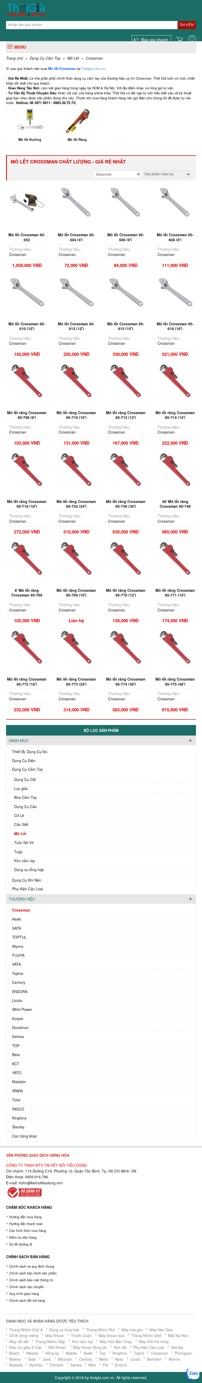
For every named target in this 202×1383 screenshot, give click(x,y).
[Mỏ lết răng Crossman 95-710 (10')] (76, 379)
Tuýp (18, 851)
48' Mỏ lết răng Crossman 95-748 (175, 504)
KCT (15, 1063)
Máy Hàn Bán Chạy (116, 1341)
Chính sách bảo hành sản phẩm (33, 1273)
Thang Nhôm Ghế (146, 1335)
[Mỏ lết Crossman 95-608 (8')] (175, 202)
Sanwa (76, 1364)
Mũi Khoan (57, 1347)
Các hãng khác (24, 1136)
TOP (15, 1045)
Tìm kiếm (186, 25)
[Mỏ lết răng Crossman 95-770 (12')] (126, 557)
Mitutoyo (65, 1359)
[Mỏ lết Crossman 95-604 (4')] (76, 202)
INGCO (18, 1109)
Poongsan (183, 1353)
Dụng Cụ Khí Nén (26, 880)
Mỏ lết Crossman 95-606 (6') (125, 237)
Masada (16, 1364)
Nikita (103, 1359)
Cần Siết (21, 824)
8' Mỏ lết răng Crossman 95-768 (26, 593)
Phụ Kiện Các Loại (27, 888)
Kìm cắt (120, 1347)
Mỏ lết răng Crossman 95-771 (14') (175, 593)
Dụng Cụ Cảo (25, 806)
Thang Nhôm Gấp (50, 1341)
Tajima (17, 973)
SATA (16, 928)
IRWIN (17, 1090)
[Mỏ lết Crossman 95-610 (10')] (27, 291)
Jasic (47, 1359)
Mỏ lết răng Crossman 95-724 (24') (76, 504)
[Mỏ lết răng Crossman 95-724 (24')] (76, 468)
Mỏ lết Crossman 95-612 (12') (76, 326)
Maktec (15, 1359)
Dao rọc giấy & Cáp (25, 1347)
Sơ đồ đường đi (20, 1244)
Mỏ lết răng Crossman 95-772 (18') (27, 681)
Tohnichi (56, 1364)
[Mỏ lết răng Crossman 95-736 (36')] (126, 468)
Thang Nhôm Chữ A (26, 1329)
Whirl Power (22, 1009)
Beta (16, 1054)
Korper (17, 1018)
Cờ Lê (19, 815)
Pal (105, 1364)
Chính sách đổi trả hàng (27, 1300)
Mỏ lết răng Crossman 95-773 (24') (76, 681)
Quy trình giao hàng (24, 1293)
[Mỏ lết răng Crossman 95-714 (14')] (175, 379)
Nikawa (32, 1353)
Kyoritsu (36, 1364)
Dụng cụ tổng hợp (29, 869)
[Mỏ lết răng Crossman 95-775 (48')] (175, 646)
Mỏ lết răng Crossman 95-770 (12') (125, 593)
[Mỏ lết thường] (30, 120)
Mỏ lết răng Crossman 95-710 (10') (76, 415)
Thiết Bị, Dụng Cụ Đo (29, 751)
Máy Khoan (54, 1335)
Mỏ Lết (73, 58)
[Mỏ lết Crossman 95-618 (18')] (175, 291)
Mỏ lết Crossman (62, 68)
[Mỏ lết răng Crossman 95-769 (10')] (76, 557)
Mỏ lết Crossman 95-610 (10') (26, 326)
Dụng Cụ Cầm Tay (45, 58)
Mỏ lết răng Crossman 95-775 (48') (175, 681)
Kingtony (19, 1117)
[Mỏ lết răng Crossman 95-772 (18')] (27, 646)
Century (18, 982)
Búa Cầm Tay (25, 797)
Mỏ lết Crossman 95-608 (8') (175, 237)
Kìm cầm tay (24, 860)
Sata (32, 1359)
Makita (71, 1353)
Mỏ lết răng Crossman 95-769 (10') (76, 593)
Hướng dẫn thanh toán (26, 1223)
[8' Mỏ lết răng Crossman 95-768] (27, 557)
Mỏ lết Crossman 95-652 (26, 237)
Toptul (139, 1353)
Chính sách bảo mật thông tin (31, 1280)
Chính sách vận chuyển (26, 1286)
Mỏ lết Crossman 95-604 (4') (76, 237)
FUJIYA (18, 955)
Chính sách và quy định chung (31, 1266)
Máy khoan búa (111, 1335)
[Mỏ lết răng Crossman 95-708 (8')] (27, 379)
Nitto (92, 1364)
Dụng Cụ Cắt (25, 779)
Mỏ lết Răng (77, 139)
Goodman (20, 1027)
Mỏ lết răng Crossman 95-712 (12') (125, 415)
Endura (121, 1364)
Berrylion (154, 1359)
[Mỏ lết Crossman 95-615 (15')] (126, 291)
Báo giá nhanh (154, 39)
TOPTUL (19, 937)
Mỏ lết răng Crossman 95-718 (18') (27, 504)
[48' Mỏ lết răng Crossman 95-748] (175, 468)
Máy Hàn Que (161, 1329)
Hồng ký (52, 1353)
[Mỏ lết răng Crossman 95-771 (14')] (175, 557)
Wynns (17, 946)
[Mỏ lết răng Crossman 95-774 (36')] (126, 646)
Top (102, 1353)
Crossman (94, 58)
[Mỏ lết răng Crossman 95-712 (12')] (126, 379)
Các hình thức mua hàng (27, 1230)
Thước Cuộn (81, 1335)
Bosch (14, 1353)
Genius (18, 1036)
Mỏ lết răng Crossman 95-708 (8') (27, 415)
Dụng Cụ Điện (24, 760)
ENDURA (19, 991)
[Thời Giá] (25, 8)
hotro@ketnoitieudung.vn (39, 1182)
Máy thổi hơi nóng (154, 1341)
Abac (119, 1359)
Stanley (18, 1126)
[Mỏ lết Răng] (77, 120)
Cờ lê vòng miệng (23, 1335)
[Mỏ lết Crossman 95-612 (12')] (76, 291)
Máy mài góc (132, 1329)
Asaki (16, 919)
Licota (17, 1000)
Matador (19, 1081)
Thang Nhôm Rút (100, 1329)
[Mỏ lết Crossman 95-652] (27, 202)
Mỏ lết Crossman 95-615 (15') (125, 326)
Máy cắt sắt (18, 1341)
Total (16, 1099)
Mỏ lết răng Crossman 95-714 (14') (175, 415)
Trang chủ (14, 58)
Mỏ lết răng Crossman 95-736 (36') (125, 504)
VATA (16, 964)
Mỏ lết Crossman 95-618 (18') (175, 326)
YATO (16, 1072)
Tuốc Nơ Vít (24, 842)
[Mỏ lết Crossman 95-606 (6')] (126, 202)
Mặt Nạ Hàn (178, 1335)
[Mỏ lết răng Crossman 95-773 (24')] (76, 646)
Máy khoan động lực (90, 1347)
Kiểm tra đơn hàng (23, 1237)
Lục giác (21, 788)
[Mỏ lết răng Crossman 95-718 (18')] (27, 468)
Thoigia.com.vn (93, 68)
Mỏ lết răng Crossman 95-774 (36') (125, 681)
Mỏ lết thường (29, 139)
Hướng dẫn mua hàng (25, 1217)
